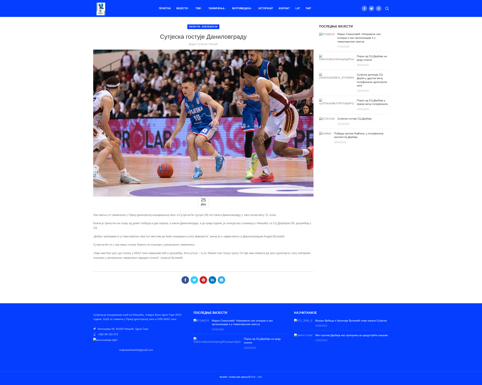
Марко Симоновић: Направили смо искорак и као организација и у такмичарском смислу (359, 38)
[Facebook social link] (364, 8)
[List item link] (140, 334)
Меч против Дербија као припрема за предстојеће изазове (351, 335)
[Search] (387, 8)
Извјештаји (209, 26)
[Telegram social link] (221, 280)
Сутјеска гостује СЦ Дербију (354, 118)
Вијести (194, 26)
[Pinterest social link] (203, 280)
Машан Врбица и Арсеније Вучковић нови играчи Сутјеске (351, 320)
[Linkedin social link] (212, 280)
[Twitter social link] (371, 8)
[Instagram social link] (378, 8)
